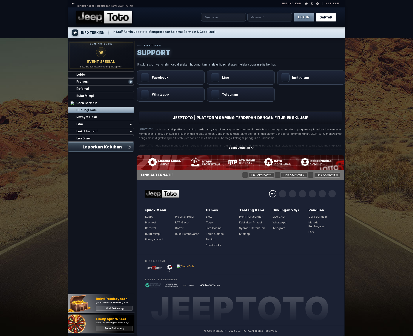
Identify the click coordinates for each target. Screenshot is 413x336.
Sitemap (244, 233)
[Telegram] (317, 3)
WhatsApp (280, 222)
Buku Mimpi (152, 233)
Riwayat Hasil (154, 239)
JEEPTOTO (146, 129)
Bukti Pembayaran (187, 233)
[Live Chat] (306, 3)
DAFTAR (326, 17)
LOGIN (304, 17)
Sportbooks (213, 245)
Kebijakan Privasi (250, 222)
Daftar (179, 228)
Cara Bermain (317, 216)
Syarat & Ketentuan (252, 228)
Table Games (215, 233)
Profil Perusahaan (251, 216)
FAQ (311, 232)
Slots (209, 216)
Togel (209, 222)
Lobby (149, 216)
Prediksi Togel (184, 216)
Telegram (279, 228)
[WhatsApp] (311, 3)
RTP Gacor (182, 222)
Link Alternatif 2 (294, 175)
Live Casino (214, 228)
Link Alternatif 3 (327, 175)
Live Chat (279, 216)
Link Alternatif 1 (261, 175)
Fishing (210, 239)
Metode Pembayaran (316, 224)
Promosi (150, 222)
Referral (150, 228)
